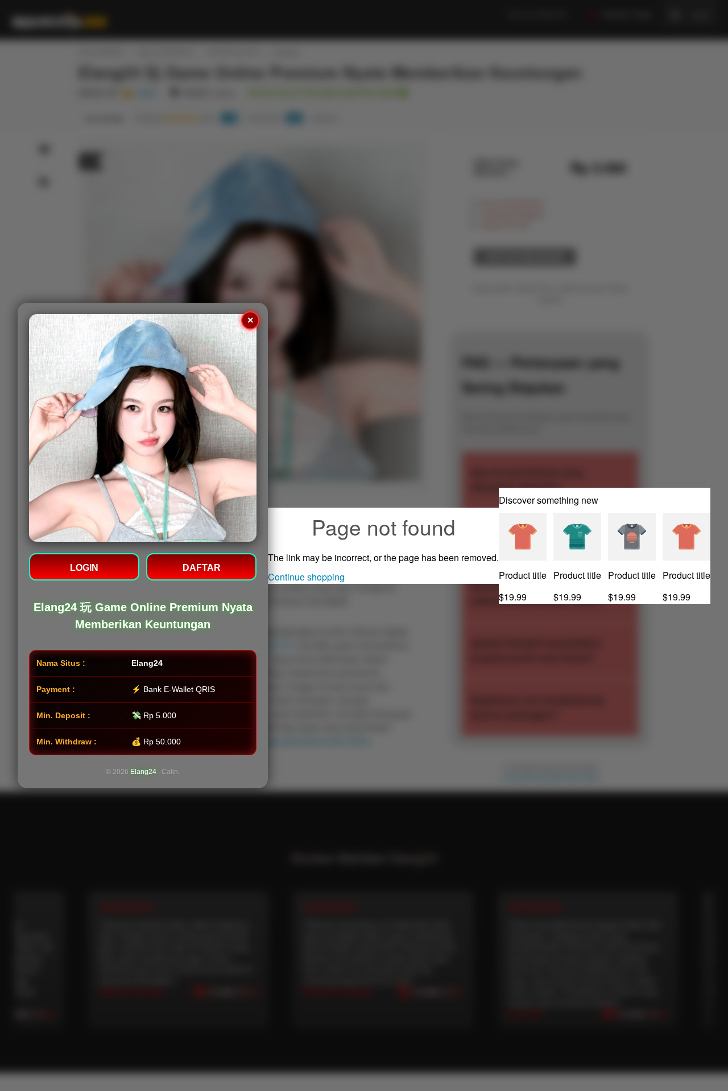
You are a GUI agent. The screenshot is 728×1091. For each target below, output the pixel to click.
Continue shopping (306, 576)
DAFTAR (202, 568)
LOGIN (84, 568)
